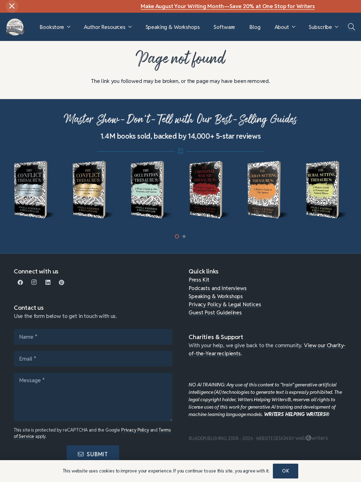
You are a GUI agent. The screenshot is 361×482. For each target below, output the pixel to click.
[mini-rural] (327, 190)
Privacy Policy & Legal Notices (225, 304)
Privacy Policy (135, 430)
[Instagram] (34, 282)
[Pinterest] (61, 282)
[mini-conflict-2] (35, 190)
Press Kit (199, 279)
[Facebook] (20, 282)
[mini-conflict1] (93, 190)
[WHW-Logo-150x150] (15, 27)
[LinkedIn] (48, 282)
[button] (68, 27)
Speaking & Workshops (216, 296)
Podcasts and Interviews (217, 287)
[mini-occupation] (151, 190)
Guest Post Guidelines (215, 312)
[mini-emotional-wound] (210, 190)
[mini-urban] (268, 190)
